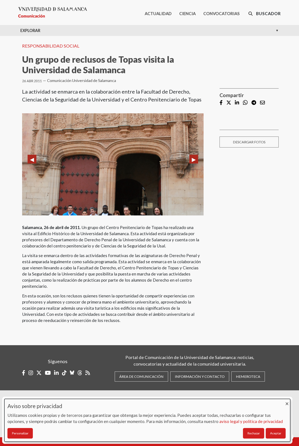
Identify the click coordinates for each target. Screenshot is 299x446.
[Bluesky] (72, 373)
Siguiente (193, 159)
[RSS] (87, 373)
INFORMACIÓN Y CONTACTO (200, 376)
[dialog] (147, 420)
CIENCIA (187, 13)
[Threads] (79, 373)
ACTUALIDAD (158, 13)
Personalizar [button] (20, 433)
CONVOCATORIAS (221, 13)
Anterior (32, 159)
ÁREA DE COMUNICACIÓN (141, 376)
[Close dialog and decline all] (287, 401)
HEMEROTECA (248, 376)
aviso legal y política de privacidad (251, 421)
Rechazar (253, 433)
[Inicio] (54, 12)
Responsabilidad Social (50, 45)
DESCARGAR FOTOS (249, 142)
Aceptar (275, 433)
